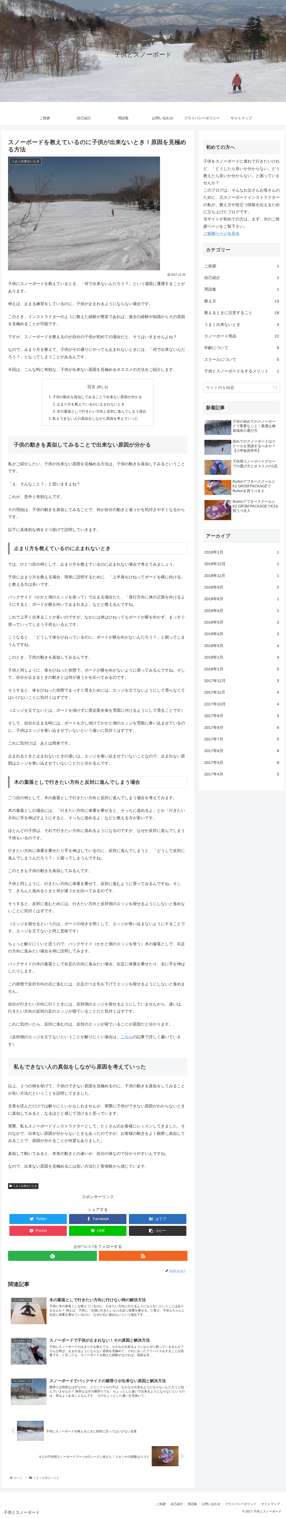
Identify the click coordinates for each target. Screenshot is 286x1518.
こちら (127, 1037)
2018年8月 (241, 599)
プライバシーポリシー (241, 1504)
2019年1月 (241, 552)
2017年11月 (241, 692)
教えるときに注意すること (241, 312)
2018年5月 (241, 622)
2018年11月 (241, 575)
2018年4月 (241, 634)
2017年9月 (241, 716)
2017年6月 (241, 751)
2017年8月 (241, 727)
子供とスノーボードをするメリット (241, 371)
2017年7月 (241, 739)
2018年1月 (241, 669)
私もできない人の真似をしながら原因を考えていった (95, 418)
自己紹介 (241, 277)
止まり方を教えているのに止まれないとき (91, 404)
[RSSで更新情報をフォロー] (143, 1256)
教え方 (241, 301)
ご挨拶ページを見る (221, 233)
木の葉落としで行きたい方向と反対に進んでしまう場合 (101, 411)
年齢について (241, 347)
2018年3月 (241, 645)
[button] (275, 387)
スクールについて (241, 359)
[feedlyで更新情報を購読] (52, 1256)
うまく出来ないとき (25, 1185)
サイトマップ (270, 1504)
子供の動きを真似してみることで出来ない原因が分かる (97, 397)
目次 (91, 387)
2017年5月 (241, 762)
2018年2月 (241, 657)
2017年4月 (241, 774)
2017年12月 (241, 680)
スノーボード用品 (241, 336)
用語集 (241, 289)
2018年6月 (241, 610)
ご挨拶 (241, 266)
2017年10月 (241, 704)
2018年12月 (241, 564)
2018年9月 (241, 587)
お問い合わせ (211, 1504)
